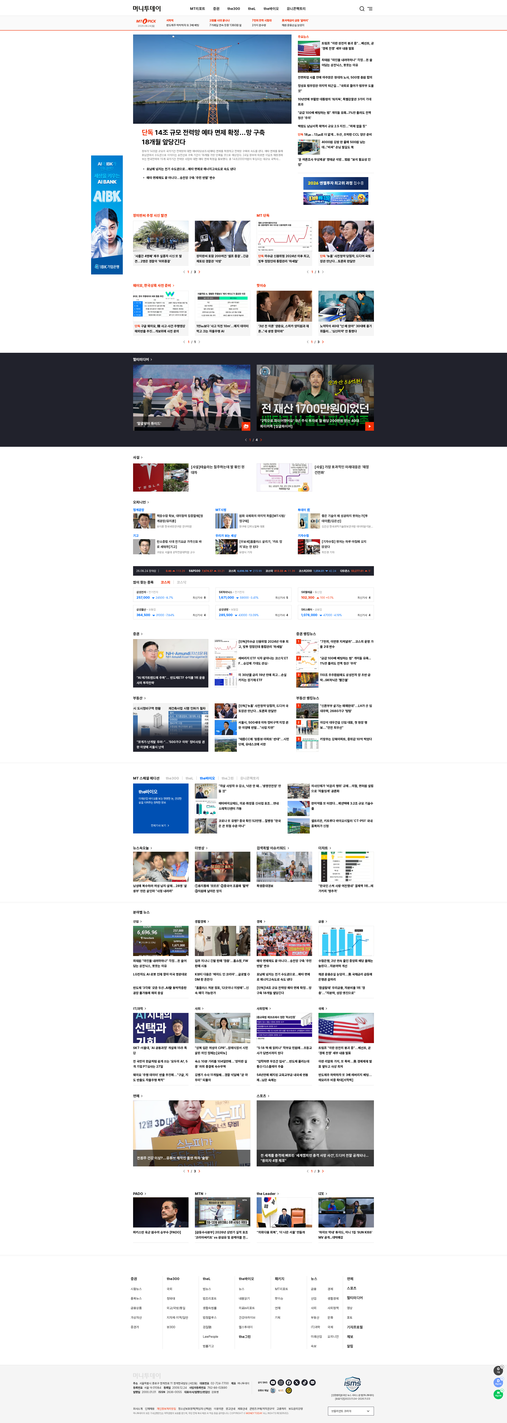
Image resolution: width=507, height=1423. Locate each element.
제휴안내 (242, 1408)
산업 (136, 921)
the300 (233, 9)
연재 (277, 1308)
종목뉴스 (136, 1298)
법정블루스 (210, 1317)
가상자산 (136, 1317)
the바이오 (271, 9)
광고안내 (230, 1408)
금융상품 (136, 1308)
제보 (350, 1337)
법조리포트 (210, 1298)
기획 (277, 1317)
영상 (350, 1308)
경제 (259, 921)
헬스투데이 (246, 1327)
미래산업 (316, 1337)
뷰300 (171, 1327)
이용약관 (218, 1408)
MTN (199, 1194)
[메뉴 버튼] (370, 8)
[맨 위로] (498, 1406)
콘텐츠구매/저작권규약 (262, 1408)
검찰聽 (207, 1327)
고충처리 (281, 1408)
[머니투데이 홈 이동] (146, 1376)
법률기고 (208, 1346)
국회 (169, 1289)
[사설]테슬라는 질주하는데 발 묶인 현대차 (218, 470)
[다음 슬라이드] (199, 271)
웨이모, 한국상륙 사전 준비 (152, 285)
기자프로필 (355, 1327)
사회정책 (262, 1009)
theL (252, 9)
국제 (321, 1009)
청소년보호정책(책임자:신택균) (195, 1408)
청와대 (171, 1298)
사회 (197, 1009)
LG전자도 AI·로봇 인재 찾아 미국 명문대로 (160, 974)
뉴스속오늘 (141, 848)
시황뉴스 (136, 1289)
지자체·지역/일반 (177, 1317)
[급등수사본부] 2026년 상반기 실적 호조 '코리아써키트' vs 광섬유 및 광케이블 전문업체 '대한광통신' (221, 1237)
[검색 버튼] (362, 8)
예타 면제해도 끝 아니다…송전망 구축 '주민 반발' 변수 (181, 178)
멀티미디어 (141, 359)
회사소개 (138, 1408)
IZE (321, 1194)
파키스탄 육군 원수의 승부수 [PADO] (157, 1232)
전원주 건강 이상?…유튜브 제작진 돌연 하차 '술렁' (173, 1158)
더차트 (323, 848)
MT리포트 (197, 9)
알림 (350, 1346)
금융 (321, 921)
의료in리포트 (247, 1308)
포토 (350, 1317)
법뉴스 (207, 1289)
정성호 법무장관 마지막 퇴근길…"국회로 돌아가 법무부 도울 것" (336, 88)
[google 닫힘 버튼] (502, 1367)
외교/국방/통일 (176, 1308)
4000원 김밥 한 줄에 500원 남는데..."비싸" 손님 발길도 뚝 (343, 144)
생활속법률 (210, 1308)
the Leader (266, 1194)
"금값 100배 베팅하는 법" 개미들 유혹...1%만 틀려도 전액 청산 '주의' (334, 115)
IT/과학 (138, 1009)
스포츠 (261, 1096)
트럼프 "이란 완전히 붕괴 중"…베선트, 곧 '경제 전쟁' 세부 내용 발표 (348, 45)
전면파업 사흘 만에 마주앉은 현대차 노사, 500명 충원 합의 (335, 77)
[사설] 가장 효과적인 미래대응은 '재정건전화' (341, 470)
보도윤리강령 (296, 1408)
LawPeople (210, 1337)
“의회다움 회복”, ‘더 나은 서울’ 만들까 (281, 1232)
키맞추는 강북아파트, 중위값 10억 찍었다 (346, 739)
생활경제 (200, 921)
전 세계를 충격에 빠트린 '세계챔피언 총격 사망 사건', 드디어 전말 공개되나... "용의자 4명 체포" (314, 1158)
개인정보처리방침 (166, 1408)
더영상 (199, 848)
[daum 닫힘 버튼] (502, 1379)
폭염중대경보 (265, 886)
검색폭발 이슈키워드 (271, 848)
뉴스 (241, 1289)
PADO (138, 1194)
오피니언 (139, 502)
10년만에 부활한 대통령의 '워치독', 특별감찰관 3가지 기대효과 (334, 101)
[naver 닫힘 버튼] (502, 1391)
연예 (136, 1096)
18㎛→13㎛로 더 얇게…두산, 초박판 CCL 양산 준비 (335, 134)
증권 (216, 9)
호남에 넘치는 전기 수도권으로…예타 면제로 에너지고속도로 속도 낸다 (191, 169)
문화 (330, 1317)
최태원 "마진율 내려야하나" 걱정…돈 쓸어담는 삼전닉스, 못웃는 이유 (347, 62)
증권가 (135, 1327)
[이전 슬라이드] (184, 271)
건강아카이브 (247, 1317)
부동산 (138, 698)
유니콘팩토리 (296, 9)
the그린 (245, 1337)
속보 (313, 1346)
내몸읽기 (244, 1298)
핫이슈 (279, 1298)
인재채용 (149, 1408)
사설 (136, 457)
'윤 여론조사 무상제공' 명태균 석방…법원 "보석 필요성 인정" (334, 162)
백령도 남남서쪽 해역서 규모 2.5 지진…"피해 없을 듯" (332, 126)
